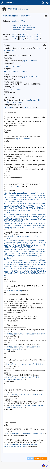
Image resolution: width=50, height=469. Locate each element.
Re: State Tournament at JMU (16, 71)
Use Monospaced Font (21, 25)
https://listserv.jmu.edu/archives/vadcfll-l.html (26, 334)
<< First (15, 34)
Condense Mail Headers (22, 30)
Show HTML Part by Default (23, 27)
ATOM (30, 458)
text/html (28, 107)
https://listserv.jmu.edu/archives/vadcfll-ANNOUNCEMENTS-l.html (20, 445)
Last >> (37, 34)
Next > (30, 34)
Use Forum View (19, 21)
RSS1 (37, 458)
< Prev (22, 34)
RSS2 (44, 458)
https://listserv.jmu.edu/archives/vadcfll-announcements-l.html (22, 348)
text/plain (8, 107)
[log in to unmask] (30, 61)
